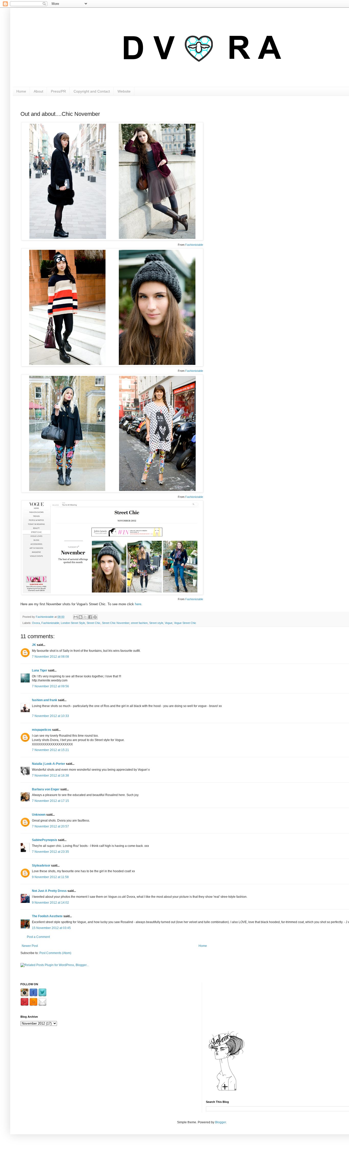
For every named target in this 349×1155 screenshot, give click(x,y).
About (38, 91)
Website (124, 91)
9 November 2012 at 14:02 (50, 902)
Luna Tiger (39, 670)
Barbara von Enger (46, 789)
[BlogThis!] (80, 617)
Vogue (168, 622)
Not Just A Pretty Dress (49, 891)
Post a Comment (38, 937)
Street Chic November (115, 622)
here (138, 604)
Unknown (38, 814)
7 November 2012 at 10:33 (50, 716)
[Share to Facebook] (90, 617)
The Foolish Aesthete (47, 916)
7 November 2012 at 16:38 (50, 775)
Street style (156, 622)
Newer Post (30, 946)
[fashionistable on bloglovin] (226, 1090)
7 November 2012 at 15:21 (50, 750)
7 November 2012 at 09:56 (50, 686)
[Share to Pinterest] (95, 617)
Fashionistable (194, 244)
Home (21, 91)
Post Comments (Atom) (55, 953)
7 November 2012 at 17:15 (50, 801)
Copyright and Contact (92, 91)
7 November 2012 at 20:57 (50, 826)
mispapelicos (41, 730)
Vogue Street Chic (185, 622)
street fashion (139, 622)
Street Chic (93, 622)
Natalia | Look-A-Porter (48, 764)
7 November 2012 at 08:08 (50, 656)
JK (34, 645)
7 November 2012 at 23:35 (50, 852)
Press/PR (58, 91)
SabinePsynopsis (44, 840)
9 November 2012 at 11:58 (50, 877)
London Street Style (73, 622)
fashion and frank (44, 700)
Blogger (220, 1122)
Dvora (36, 622)
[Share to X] (85, 617)
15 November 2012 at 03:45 (51, 928)
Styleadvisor (41, 865)
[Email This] (75, 617)
